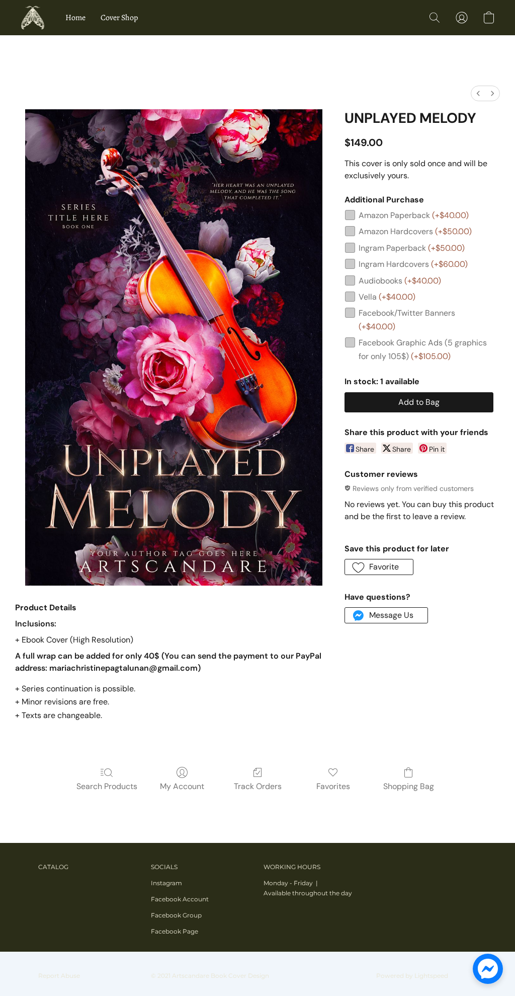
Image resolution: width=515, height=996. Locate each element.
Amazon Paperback (414, 215)
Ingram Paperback (412, 248)
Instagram (166, 883)
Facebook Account (180, 899)
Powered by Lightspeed (412, 975)
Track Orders (258, 786)
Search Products (106, 786)
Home (75, 17)
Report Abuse (59, 975)
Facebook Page (174, 931)
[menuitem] (478, 93)
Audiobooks (400, 280)
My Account (182, 786)
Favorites (333, 786)
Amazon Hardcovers (415, 231)
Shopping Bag (408, 786)
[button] (32, 17)
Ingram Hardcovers (413, 264)
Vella (387, 297)
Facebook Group (176, 915)
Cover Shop (119, 17)
